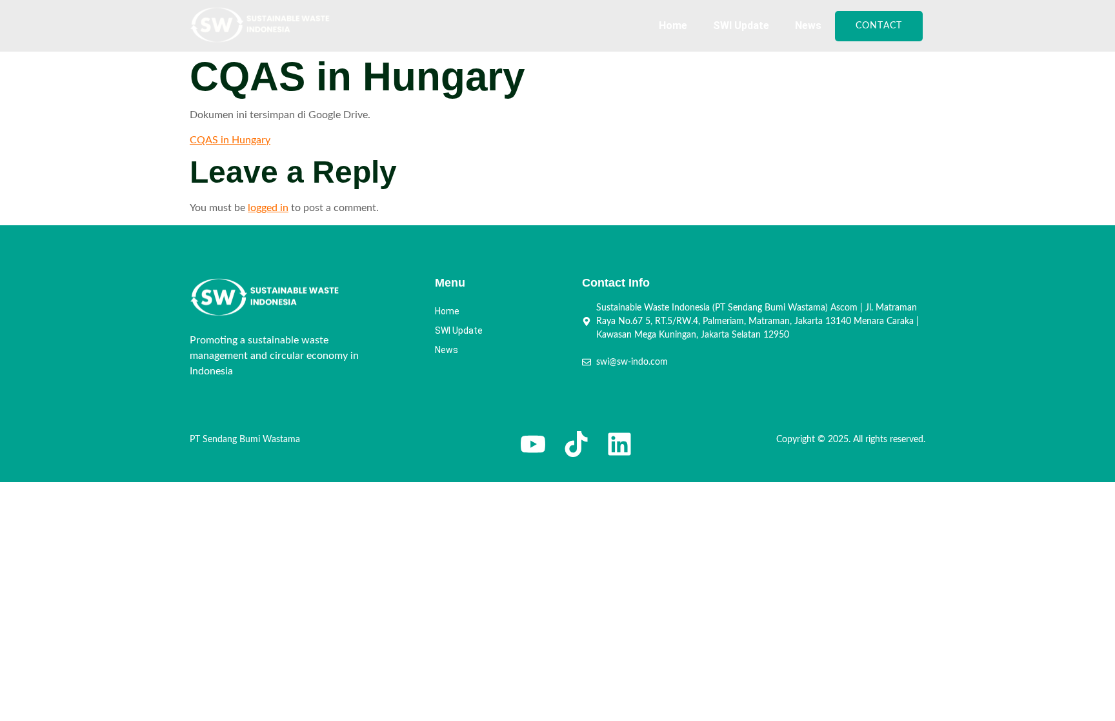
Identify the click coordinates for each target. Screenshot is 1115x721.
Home (673, 25)
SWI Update (741, 25)
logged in (268, 208)
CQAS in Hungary (230, 140)
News (808, 25)
